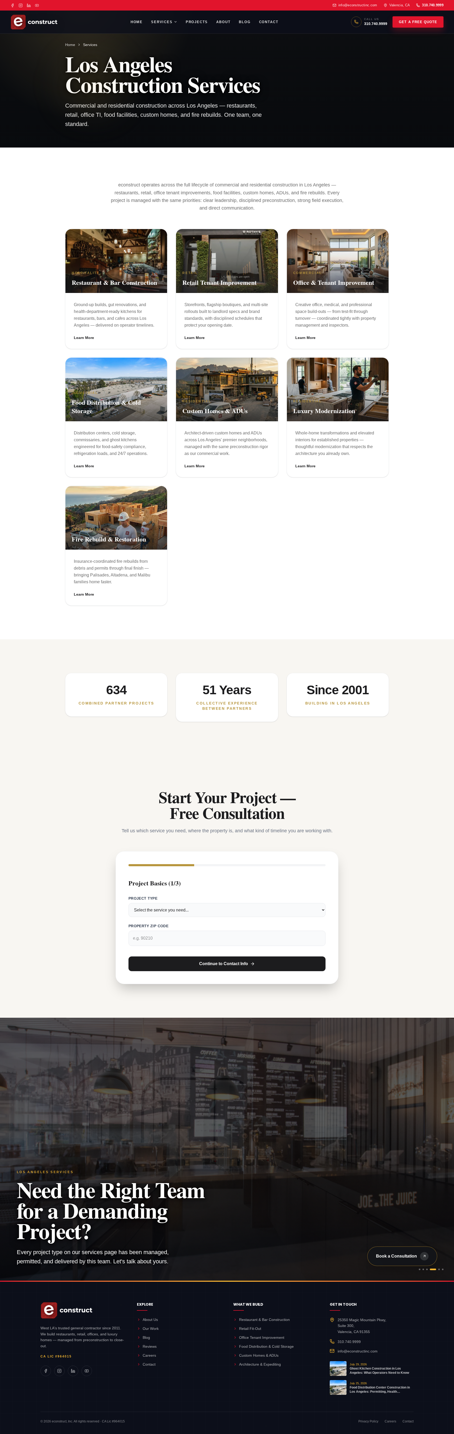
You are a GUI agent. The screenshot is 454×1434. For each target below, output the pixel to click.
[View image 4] (433, 1269)
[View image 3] (427, 1269)
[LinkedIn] (29, 5)
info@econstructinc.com (357, 5)
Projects (197, 22)
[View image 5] (439, 1269)
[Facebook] (12, 5)
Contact (268, 22)
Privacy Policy (368, 1421)
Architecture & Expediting (260, 1364)
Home (137, 22)
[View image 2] (423, 1269)
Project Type (142, 898)
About (223, 22)
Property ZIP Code (148, 926)
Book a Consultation (396, 1256)
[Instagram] (21, 5)
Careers (149, 1355)
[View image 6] (442, 1269)
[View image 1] (419, 1269)
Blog (244, 22)
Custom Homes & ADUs (258, 1355)
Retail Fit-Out (250, 1328)
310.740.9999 (432, 5)
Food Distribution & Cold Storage (266, 1346)
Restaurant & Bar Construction (264, 1320)
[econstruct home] (34, 22)
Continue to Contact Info (223, 963)
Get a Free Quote (418, 22)
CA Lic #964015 (56, 1356)
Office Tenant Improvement (261, 1337)
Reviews (150, 1346)
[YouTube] (37, 5)
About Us (150, 1320)
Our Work (151, 1328)
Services (162, 22)
